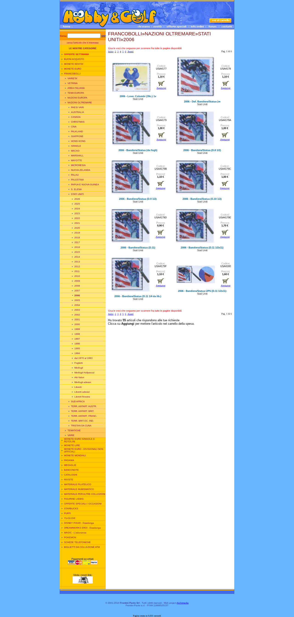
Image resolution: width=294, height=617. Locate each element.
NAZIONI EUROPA (77, 97)
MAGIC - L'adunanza (75, 532)
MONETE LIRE (72, 445)
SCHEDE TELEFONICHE (77, 542)
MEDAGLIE (70, 465)
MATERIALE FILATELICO (77, 484)
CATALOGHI (70, 474)
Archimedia (183, 603)
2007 (77, 290)
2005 (77, 300)
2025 (77, 204)
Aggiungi (161, 88)
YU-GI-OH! (69, 518)
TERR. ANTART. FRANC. (84, 416)
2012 (77, 266)
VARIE (71, 435)
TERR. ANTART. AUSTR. (84, 406)
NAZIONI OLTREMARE (80, 102)
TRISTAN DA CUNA (81, 425)
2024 (77, 208)
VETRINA (73, 83)
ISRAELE (76, 146)
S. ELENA (76, 189)
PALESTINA (77, 179)
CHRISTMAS (78, 122)
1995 (77, 348)
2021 (77, 223)
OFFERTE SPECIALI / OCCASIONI (83, 503)
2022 (77, 218)
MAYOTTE (76, 160)
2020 (77, 228)
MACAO (75, 150)
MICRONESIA (78, 165)
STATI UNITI (77, 194)
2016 (77, 247)
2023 (77, 213)
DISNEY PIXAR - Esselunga (79, 523)
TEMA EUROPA (76, 93)
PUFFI (67, 513)
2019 (77, 232)
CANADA (76, 117)
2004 (77, 305)
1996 (77, 343)
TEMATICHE (74, 430)
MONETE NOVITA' (74, 64)
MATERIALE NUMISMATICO (79, 489)
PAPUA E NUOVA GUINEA (85, 184)
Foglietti (78, 363)
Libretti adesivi (82, 392)
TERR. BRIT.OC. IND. (82, 421)
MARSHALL (77, 155)
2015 (77, 252)
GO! (103, 36)
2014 (77, 257)
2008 (77, 286)
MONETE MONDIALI (75, 455)
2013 (77, 261)
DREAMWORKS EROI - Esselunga (82, 528)
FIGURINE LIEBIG (74, 499)
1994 (77, 353)
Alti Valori (79, 377)
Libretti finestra (82, 396)
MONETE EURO (72, 69)
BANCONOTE (71, 470)
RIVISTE (68, 479)
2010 (77, 276)
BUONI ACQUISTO (74, 59)
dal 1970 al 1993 (83, 358)
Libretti (78, 387)
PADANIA (69, 460)
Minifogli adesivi (82, 382)
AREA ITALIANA (76, 88)
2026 (77, 199)
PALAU (75, 175)
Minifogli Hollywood (84, 372)
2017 (77, 242)
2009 (77, 281)
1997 (77, 339)
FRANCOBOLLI (72, 73)
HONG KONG (78, 141)
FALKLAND (77, 131)
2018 (77, 237)
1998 (77, 334)
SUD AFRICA (78, 401)
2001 (77, 319)
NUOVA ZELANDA (80, 170)
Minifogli (78, 367)
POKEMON (70, 537)
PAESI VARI (77, 107)
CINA (73, 126)
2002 (77, 314)
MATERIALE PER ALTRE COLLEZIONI (84, 494)
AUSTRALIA (77, 112)
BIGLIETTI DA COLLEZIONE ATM (82, 547)
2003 (77, 310)
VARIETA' (73, 78)
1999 (77, 329)
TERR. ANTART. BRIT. (82, 411)
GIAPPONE (77, 136)
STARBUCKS (71, 508)
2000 (77, 324)
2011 (77, 271)
